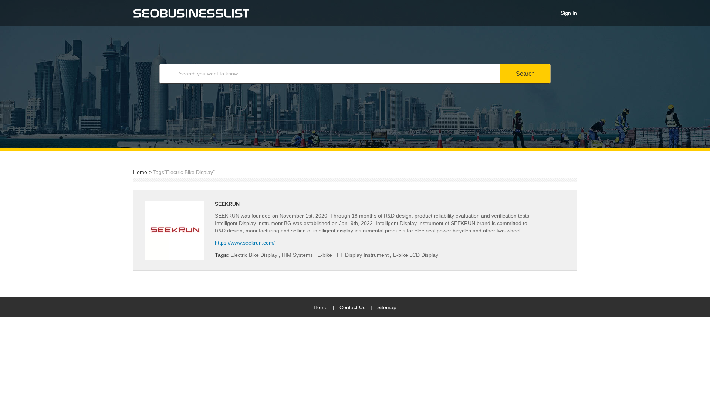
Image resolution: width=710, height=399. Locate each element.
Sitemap (386, 307)
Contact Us (352, 307)
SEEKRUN (227, 204)
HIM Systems (298, 255)
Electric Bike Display (254, 255)
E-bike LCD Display (415, 255)
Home (140, 172)
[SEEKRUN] (174, 230)
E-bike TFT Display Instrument (353, 255)
